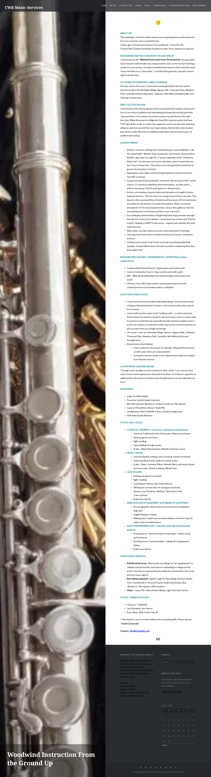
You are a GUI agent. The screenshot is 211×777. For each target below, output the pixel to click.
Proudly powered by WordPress (144, 772)
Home (104, 5)
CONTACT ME (125, 5)
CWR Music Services (24, 7)
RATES (113, 5)
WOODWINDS (199, 5)
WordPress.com (178, 772)
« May (164, 745)
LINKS (138, 5)
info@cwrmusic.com (140, 631)
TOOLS (147, 5)
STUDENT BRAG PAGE (179, 5)
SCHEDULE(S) (160, 5)
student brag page (129, 623)
